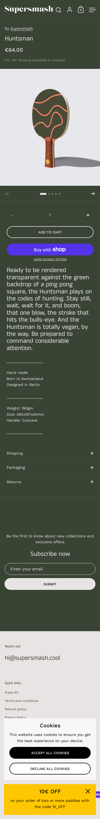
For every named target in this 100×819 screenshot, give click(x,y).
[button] (43, 194)
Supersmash (21, 28)
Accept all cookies (50, 753)
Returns (14, 482)
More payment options (50, 259)
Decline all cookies (50, 769)
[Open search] (58, 10)
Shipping (24, 60)
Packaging (16, 467)
